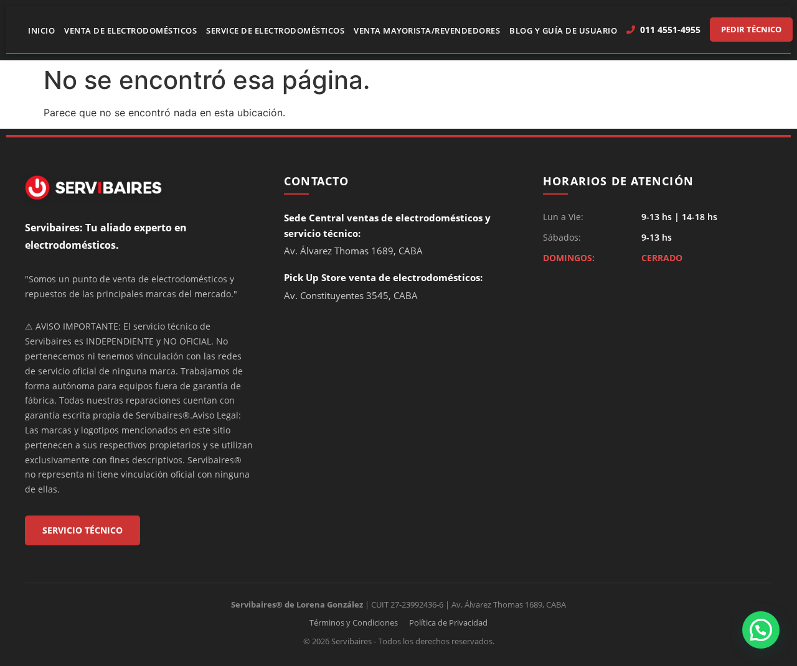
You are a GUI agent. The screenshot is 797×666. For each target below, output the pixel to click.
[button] (761, 630)
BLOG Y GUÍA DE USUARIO (563, 30)
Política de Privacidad (448, 622)
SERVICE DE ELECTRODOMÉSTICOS (275, 30)
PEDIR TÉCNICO (751, 29)
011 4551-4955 (670, 29)
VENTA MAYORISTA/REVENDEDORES (427, 30)
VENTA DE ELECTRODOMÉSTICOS (130, 30)
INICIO (41, 30)
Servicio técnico (82, 530)
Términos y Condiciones (353, 622)
